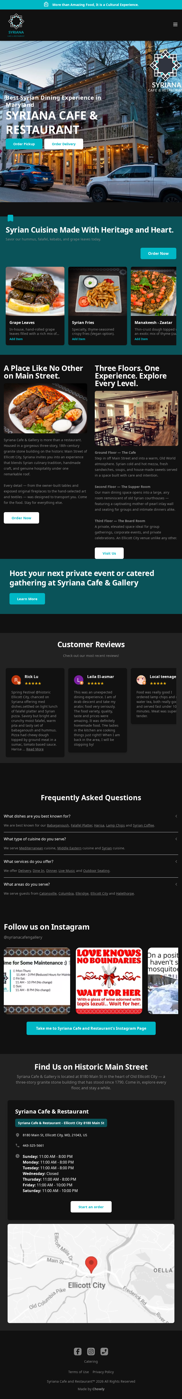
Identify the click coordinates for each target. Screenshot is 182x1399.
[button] (37, 981)
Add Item (16, 339)
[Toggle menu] (175, 24)
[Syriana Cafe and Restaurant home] (16, 25)
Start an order (91, 1206)
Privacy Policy (103, 1372)
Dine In (38, 870)
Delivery (24, 870)
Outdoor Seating (96, 870)
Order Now (158, 253)
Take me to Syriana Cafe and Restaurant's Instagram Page (91, 1028)
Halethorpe (125, 893)
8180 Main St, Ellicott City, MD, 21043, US (55, 1135)
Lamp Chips (115, 825)
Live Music (67, 870)
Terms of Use (78, 1372)
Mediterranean (31, 848)
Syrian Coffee (143, 825)
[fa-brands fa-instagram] (91, 1351)
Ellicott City (99, 893)
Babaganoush (58, 825)
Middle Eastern (69, 848)
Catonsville (48, 893)
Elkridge (82, 893)
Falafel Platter (81, 825)
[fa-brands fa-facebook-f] (78, 1351)
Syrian (107, 848)
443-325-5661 (33, 1145)
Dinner (51, 870)
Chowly (98, 1389)
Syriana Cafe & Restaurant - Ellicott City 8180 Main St (61, 1123)
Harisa (99, 825)
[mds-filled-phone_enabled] (104, 1351)
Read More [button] (35, 749)
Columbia (66, 893)
